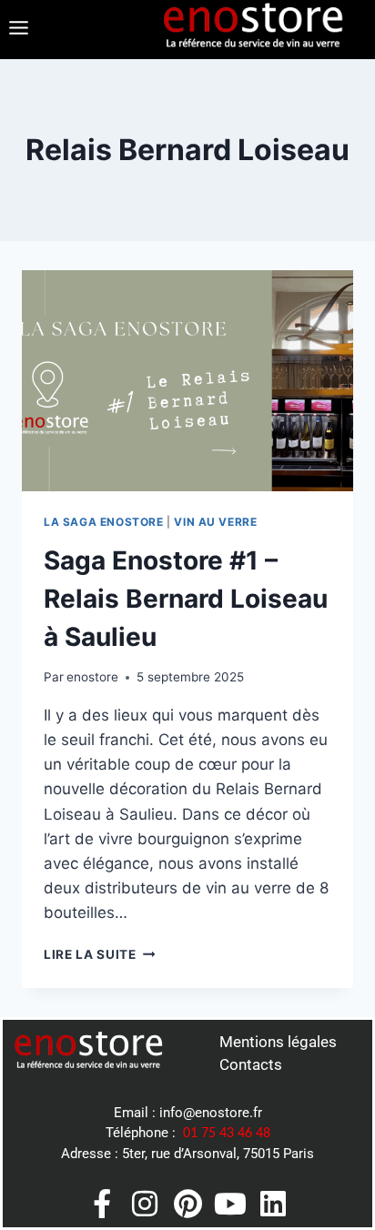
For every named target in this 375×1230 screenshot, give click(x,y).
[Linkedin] (273, 1203)
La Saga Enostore (104, 522)
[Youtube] (230, 1203)
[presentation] (187, 380)
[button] (18, 29)
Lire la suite (99, 954)
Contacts (250, 1064)
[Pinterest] (187, 1203)
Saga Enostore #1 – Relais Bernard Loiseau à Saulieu (186, 598)
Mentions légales (278, 1042)
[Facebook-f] (102, 1203)
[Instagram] (144, 1203)
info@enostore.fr (210, 1112)
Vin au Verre (215, 522)
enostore (92, 677)
